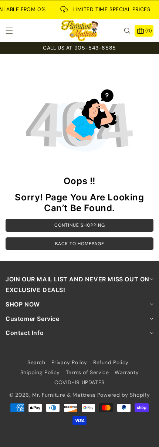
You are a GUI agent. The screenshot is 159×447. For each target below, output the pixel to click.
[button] (14, 31)
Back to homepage (79, 244)
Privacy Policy (69, 362)
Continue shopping (79, 225)
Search (36, 362)
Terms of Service (87, 372)
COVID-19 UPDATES (79, 382)
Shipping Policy (40, 372)
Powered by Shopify (123, 395)
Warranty (127, 372)
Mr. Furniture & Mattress (64, 395)
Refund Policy (111, 362)
